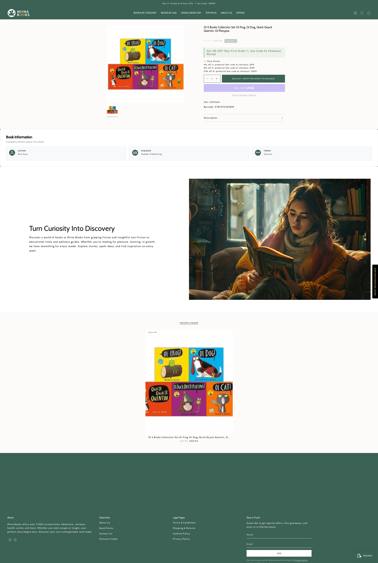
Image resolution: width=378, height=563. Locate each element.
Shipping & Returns (184, 528)
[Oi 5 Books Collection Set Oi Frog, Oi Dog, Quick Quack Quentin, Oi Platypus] (189, 382)
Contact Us (105, 533)
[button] (145, 13)
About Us (104, 522)
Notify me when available (375, 281)
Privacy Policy (181, 539)
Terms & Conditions (184, 522)
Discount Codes (108, 539)
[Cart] (368, 13)
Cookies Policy (181, 533)
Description (210, 118)
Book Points (106, 528)
